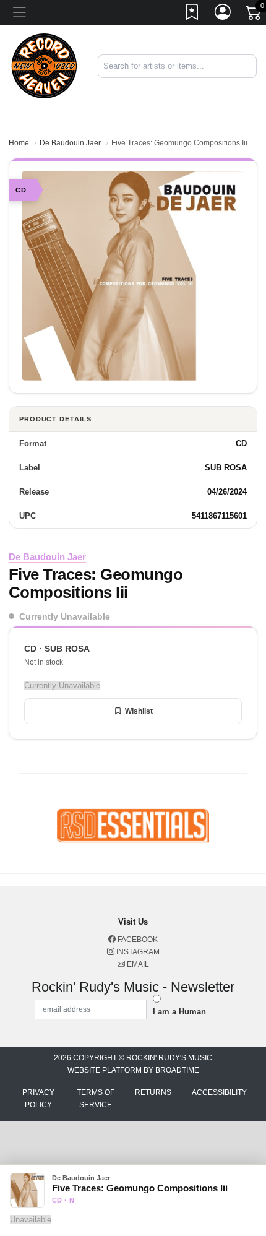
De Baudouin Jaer (70, 143)
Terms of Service (95, 1098)
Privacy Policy (38, 1098)
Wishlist (139, 711)
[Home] (44, 65)
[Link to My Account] (223, 14)
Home (19, 143)
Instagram (137, 952)
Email (137, 964)
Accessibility (219, 1092)
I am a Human (179, 1011)
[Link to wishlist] (192, 14)
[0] (254, 15)
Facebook (137, 939)
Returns (153, 1092)
